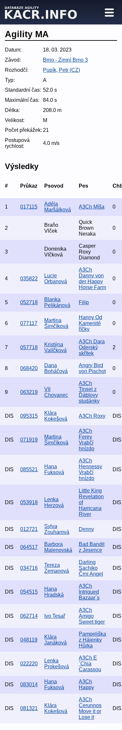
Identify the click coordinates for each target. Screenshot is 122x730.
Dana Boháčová (56, 368)
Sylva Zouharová (56, 529)
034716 (29, 568)
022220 (29, 663)
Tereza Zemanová (56, 568)
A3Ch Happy (86, 684)
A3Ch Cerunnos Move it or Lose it (90, 708)
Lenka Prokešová (56, 663)
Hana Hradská (54, 592)
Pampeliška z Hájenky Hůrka (92, 639)
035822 (29, 278)
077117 (28, 323)
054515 (29, 592)
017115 (28, 207)
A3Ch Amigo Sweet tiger (92, 616)
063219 (29, 392)
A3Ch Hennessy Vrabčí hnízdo (90, 469)
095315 (29, 416)
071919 (29, 440)
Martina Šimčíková (56, 323)
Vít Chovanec (56, 392)
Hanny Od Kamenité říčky (90, 323)
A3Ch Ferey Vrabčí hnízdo (86, 439)
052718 (29, 302)
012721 (29, 529)
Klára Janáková (55, 639)
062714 (29, 616)
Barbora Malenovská (58, 547)
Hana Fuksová (54, 469)
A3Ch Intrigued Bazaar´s (89, 591)
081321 (29, 708)
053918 (29, 502)
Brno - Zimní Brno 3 (65, 60)
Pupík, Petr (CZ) (61, 70)
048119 (28, 640)
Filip (84, 302)
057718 (29, 347)
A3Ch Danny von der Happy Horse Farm (92, 278)
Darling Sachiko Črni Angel (91, 568)
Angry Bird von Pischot (92, 368)
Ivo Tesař (54, 616)
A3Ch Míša (91, 207)
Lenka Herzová (54, 502)
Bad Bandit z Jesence (91, 547)
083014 (29, 684)
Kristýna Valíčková (55, 347)
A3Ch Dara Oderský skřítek (92, 347)
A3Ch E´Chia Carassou (90, 663)
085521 (29, 469)
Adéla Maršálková (57, 206)
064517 (29, 547)
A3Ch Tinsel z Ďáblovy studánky (89, 392)
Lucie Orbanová (55, 278)
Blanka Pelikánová (57, 302)
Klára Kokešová (55, 416)
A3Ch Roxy (92, 416)
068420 (29, 368)
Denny (86, 529)
